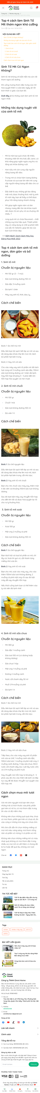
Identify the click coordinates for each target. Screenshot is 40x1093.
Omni (3, 28)
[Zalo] (24, 1022)
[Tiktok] (13, 1022)
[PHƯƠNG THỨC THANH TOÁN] (20, 1076)
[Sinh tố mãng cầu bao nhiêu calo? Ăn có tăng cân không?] (8, 907)
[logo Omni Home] (20, 975)
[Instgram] (18, 1022)
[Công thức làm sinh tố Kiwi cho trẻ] (8, 963)
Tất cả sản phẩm (7, 881)
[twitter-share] (26, 855)
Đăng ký (34, 1064)
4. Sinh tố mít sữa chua (12, 57)
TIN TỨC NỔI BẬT (9, 893)
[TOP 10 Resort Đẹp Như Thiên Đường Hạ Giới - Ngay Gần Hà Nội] (8, 915)
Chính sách (6, 1034)
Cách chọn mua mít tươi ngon (14, 60)
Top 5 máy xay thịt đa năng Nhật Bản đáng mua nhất (26, 955)
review (6, 929)
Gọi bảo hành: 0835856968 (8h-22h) (15, 1048)
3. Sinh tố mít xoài (11, 54)
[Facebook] (3, 1022)
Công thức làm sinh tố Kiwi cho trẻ (25, 962)
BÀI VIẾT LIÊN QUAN (11, 942)
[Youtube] (8, 1022)
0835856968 (7, 1009)
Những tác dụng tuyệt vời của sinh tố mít (18, 40)
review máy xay (17, 929)
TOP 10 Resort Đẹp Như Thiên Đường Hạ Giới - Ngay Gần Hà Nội (25, 914)
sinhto (6, 933)
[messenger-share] (16, 855)
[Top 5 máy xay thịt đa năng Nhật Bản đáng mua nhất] (8, 955)
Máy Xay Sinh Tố (7, 874)
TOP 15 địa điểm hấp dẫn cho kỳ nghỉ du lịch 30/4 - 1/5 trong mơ (25, 899)
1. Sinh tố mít (9, 48)
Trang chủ (5, 871)
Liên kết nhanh (8, 1028)
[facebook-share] (11, 855)
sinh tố (28, 929)
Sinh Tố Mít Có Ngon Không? (13, 37)
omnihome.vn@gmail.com (12, 1014)
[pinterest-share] (21, 855)
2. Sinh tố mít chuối (11, 51)
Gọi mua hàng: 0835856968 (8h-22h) (15, 1044)
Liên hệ (4, 888)
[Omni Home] (14, 7)
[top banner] (20, 2)
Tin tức (4, 884)
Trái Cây (5, 878)
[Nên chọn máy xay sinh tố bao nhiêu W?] (8, 948)
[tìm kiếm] (30, 8)
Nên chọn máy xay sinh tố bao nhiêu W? (25, 947)
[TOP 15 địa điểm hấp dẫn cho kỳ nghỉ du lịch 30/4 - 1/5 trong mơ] (8, 899)
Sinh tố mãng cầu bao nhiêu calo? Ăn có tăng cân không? (24, 906)
